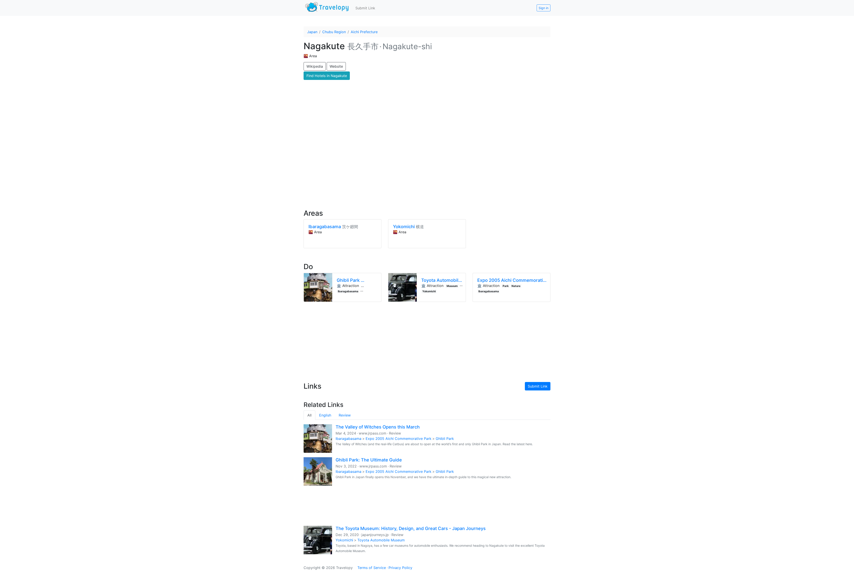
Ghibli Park (445, 438)
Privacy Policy (400, 567)
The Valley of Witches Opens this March (378, 427)
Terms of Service (371, 567)
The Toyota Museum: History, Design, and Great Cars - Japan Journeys (411, 528)
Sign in (543, 8)
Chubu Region (334, 32)
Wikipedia (314, 66)
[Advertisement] (427, 167)
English (325, 415)
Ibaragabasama (348, 438)
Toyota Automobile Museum (381, 540)
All (309, 415)
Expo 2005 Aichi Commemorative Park (398, 438)
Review (345, 415)
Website (336, 66)
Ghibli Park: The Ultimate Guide (369, 460)
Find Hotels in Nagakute (326, 75)
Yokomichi (344, 540)
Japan (312, 32)
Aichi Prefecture (364, 32)
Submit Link (365, 8)
